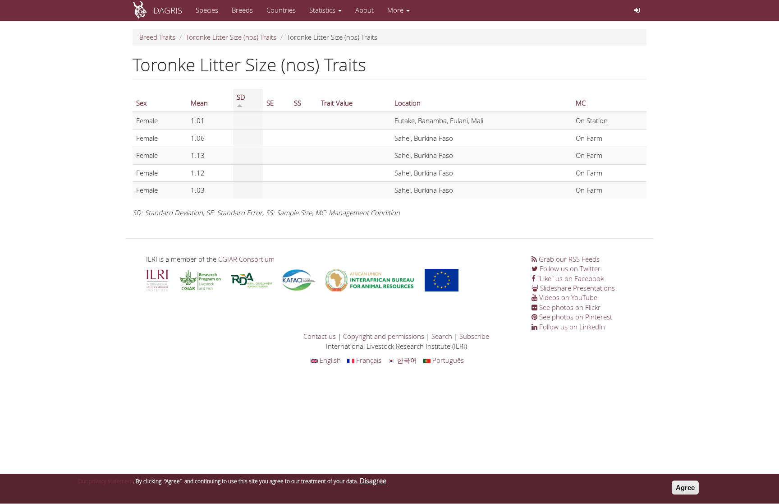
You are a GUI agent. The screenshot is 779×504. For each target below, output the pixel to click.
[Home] (143, 10)
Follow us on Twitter (569, 268)
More (396, 9)
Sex (141, 102)
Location (407, 102)
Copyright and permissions (383, 336)
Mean (199, 102)
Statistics (323, 9)
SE (270, 102)
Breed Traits (157, 37)
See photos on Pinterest (574, 316)
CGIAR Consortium (246, 259)
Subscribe (474, 336)
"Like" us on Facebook (570, 278)
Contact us (319, 336)
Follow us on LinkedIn (571, 326)
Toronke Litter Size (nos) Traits (231, 37)
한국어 (406, 360)
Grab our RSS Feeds (568, 259)
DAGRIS (167, 10)
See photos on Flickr (568, 307)
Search (441, 336)
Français (367, 360)
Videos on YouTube (567, 297)
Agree (685, 487)
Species (207, 9)
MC (581, 102)
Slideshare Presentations (576, 287)
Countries (281, 9)
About (364, 9)
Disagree (373, 480)
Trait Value (337, 102)
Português (447, 360)
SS (297, 102)
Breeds (242, 9)
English (329, 360)
